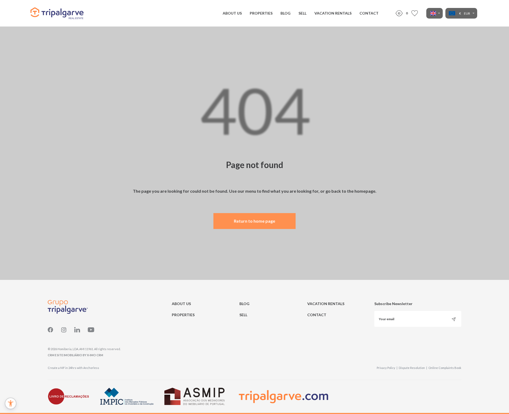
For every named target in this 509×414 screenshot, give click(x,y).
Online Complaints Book (444, 367)
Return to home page (254, 220)
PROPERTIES (261, 13)
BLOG (285, 13)
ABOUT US (232, 13)
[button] (10, 403)
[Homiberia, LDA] (57, 13)
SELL (302, 13)
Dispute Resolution (413, 367)
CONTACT (369, 13)
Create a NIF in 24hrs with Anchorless (73, 367)
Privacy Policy (387, 367)
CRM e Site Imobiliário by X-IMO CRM (75, 355)
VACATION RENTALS (333, 13)
